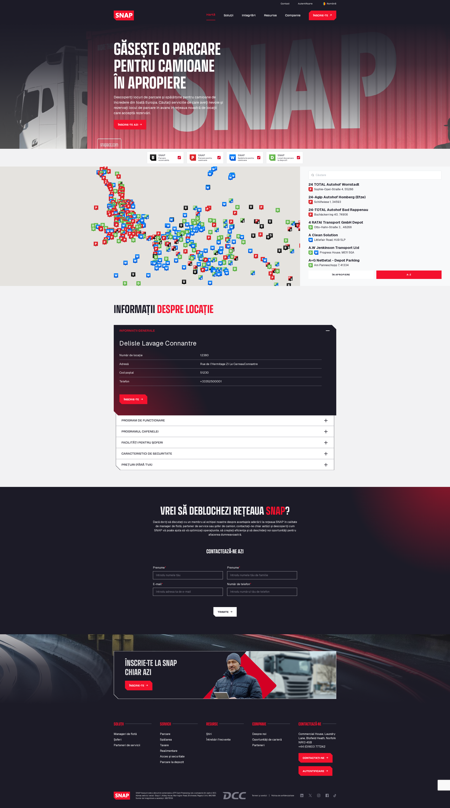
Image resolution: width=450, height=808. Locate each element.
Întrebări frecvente (218, 739)
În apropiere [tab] (341, 274)
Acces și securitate (172, 756)
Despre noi (259, 734)
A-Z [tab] (409, 274)
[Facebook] (327, 795)
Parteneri (258, 745)
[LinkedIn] (302, 795)
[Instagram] (319, 795)
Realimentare (168, 751)
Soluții (228, 15)
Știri (209, 734)
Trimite (223, 612)
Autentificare (305, 3)
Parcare (165, 734)
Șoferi (117, 739)
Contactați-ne (313, 758)
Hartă (210, 14)
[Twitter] (310, 795)
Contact (285, 3)
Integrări (249, 15)
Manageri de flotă (125, 734)
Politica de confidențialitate (282, 795)
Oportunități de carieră (267, 739)
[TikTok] (334, 795)
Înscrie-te (320, 15)
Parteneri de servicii (127, 745)
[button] (198, 252)
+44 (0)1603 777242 (311, 746)
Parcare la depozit (172, 762)
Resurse (270, 15)
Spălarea (166, 739)
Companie (292, 15)
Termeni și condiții (259, 795)
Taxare (164, 745)
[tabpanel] (375, 219)
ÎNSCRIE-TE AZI (128, 124)
